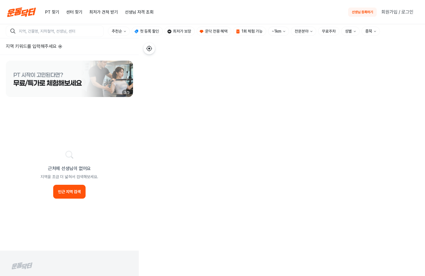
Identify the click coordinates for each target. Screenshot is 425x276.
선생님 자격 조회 (139, 12)
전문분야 (301, 31)
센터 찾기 (74, 12)
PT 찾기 (52, 12)
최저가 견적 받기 (103, 12)
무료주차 (329, 31)
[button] (69, 79)
